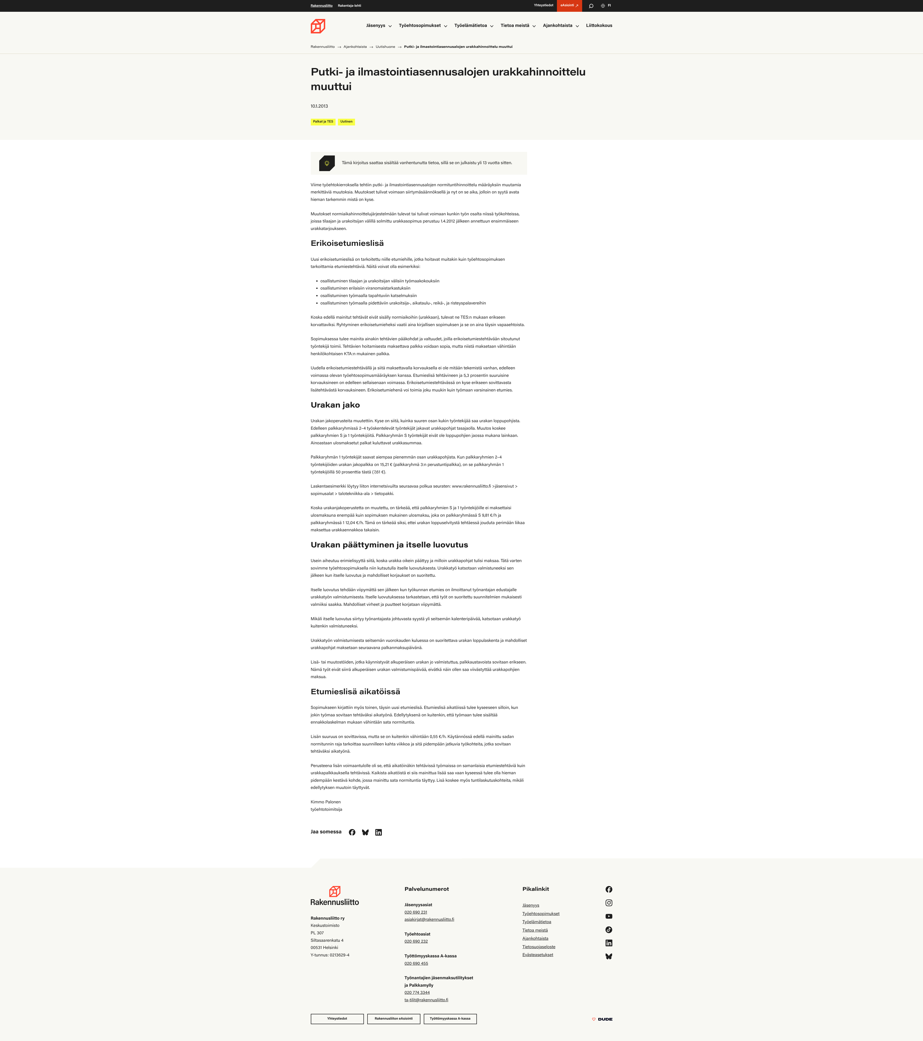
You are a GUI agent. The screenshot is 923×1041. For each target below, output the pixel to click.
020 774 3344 (417, 993)
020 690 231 (416, 913)
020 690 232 (416, 942)
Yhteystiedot (337, 1019)
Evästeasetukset (537, 955)
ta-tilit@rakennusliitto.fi (426, 1000)
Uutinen (346, 122)
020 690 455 (416, 964)
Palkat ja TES (323, 122)
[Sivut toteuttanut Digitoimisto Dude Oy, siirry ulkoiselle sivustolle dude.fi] (602, 1020)
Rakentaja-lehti (349, 6)
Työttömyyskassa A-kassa (450, 1019)
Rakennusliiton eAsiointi (394, 1019)
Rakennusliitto (322, 6)
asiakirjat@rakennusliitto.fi (429, 920)
